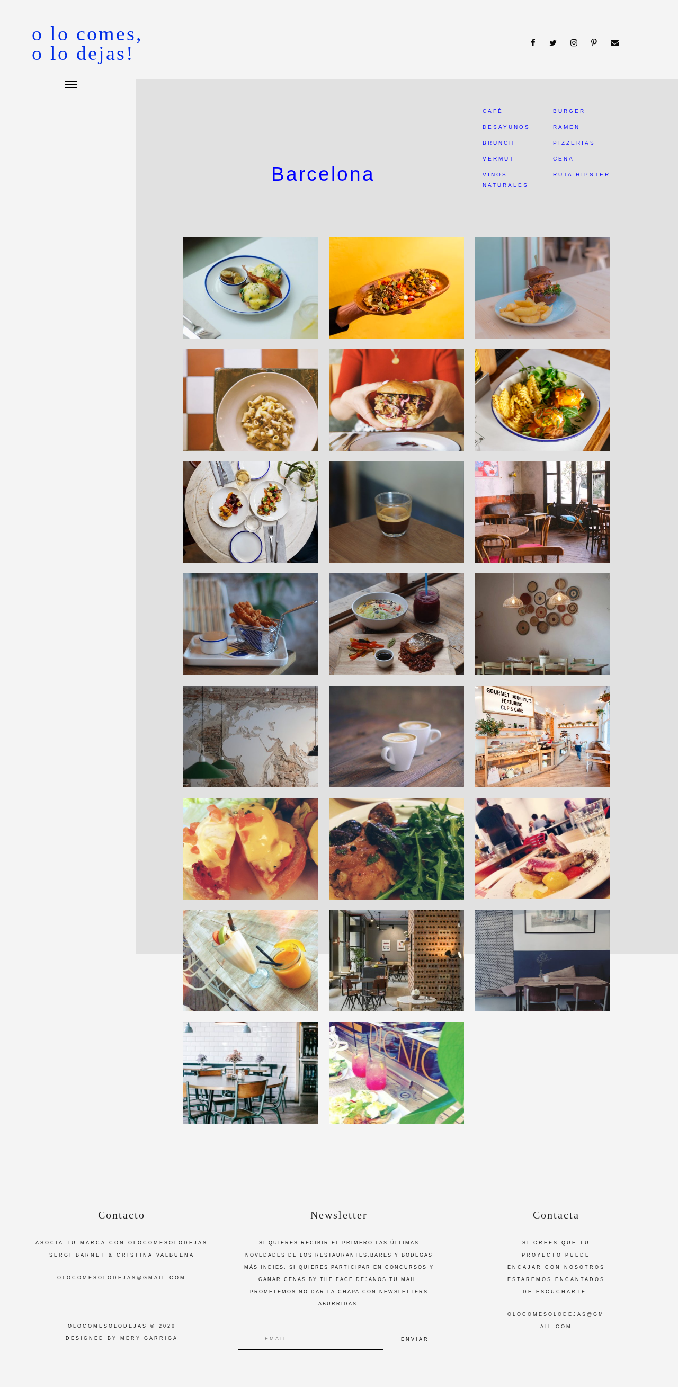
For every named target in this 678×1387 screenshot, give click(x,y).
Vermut (498, 159)
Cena (563, 159)
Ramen (566, 127)
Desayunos (506, 127)
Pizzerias (574, 143)
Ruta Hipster (581, 174)
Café (493, 111)
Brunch (498, 143)
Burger (569, 111)
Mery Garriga (149, 1338)
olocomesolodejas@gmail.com (121, 1278)
